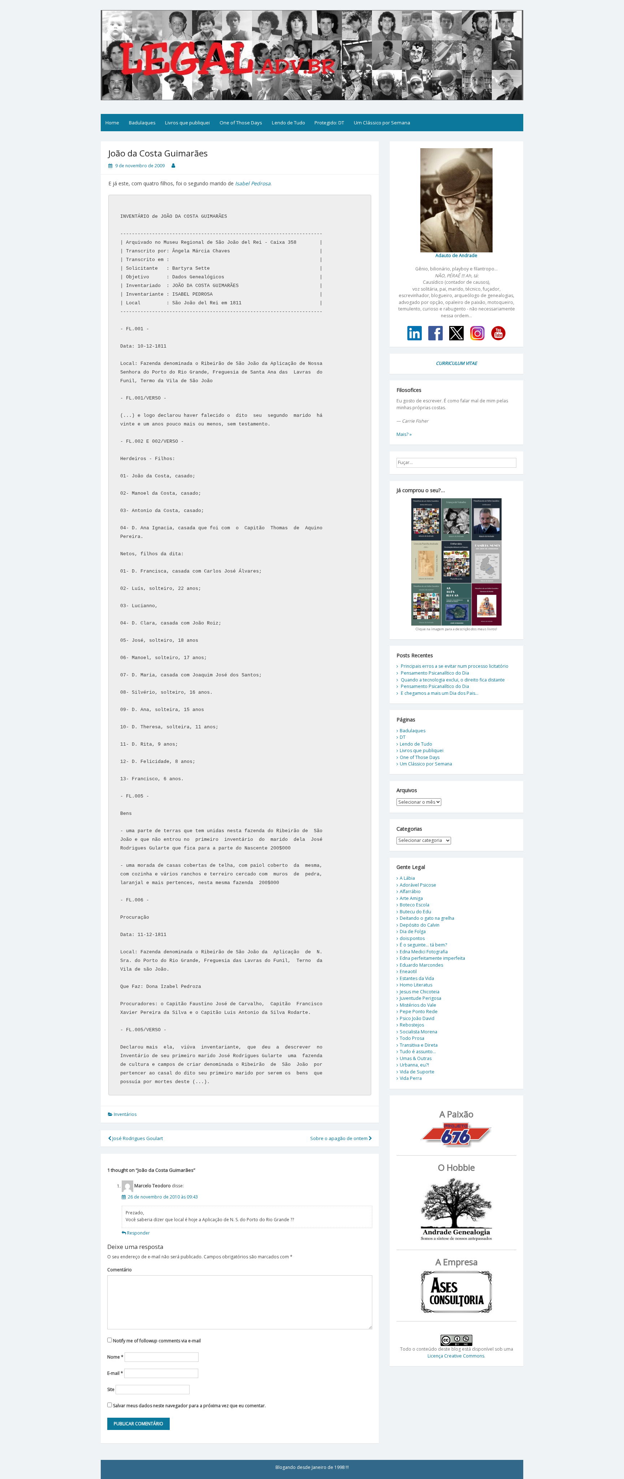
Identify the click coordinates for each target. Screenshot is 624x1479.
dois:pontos (412, 938)
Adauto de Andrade (456, 255)
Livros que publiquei (187, 122)
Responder (138, 1233)
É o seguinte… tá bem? (423, 945)
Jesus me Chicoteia (419, 992)
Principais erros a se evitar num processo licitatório (454, 666)
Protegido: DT (329, 122)
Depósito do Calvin (419, 925)
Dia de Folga (413, 931)
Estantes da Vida (417, 978)
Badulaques (142, 122)
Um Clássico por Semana (382, 122)
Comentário (119, 1270)
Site (110, 1389)
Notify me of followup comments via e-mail (157, 1341)
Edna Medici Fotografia (424, 952)
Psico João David (417, 1018)
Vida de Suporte (417, 1072)
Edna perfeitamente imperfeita (432, 958)
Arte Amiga (411, 898)
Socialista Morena (418, 1032)
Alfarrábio (410, 891)
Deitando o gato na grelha (427, 918)
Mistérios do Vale (418, 1005)
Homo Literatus (416, 985)
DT (403, 737)
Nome (115, 1357)
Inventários (125, 1114)
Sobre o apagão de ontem (339, 1138)
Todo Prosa (412, 1038)
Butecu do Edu (415, 912)
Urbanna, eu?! (414, 1065)
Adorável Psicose (418, 885)
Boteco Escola (414, 905)
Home (112, 122)
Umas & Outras (416, 1058)
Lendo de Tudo (288, 122)
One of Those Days (241, 122)
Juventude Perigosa (420, 998)
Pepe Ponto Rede (419, 1011)
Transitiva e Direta (419, 1045)
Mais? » (404, 434)
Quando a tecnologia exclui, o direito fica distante (453, 680)
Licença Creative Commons (456, 1356)
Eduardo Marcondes (421, 965)
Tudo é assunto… (418, 1051)
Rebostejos (412, 1025)
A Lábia (407, 878)
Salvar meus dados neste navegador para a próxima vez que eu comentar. (189, 1406)
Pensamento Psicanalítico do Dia (435, 673)
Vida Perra (411, 1078)
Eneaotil (408, 971)
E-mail (115, 1373)
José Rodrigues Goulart (137, 1138)
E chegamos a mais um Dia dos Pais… (439, 693)
